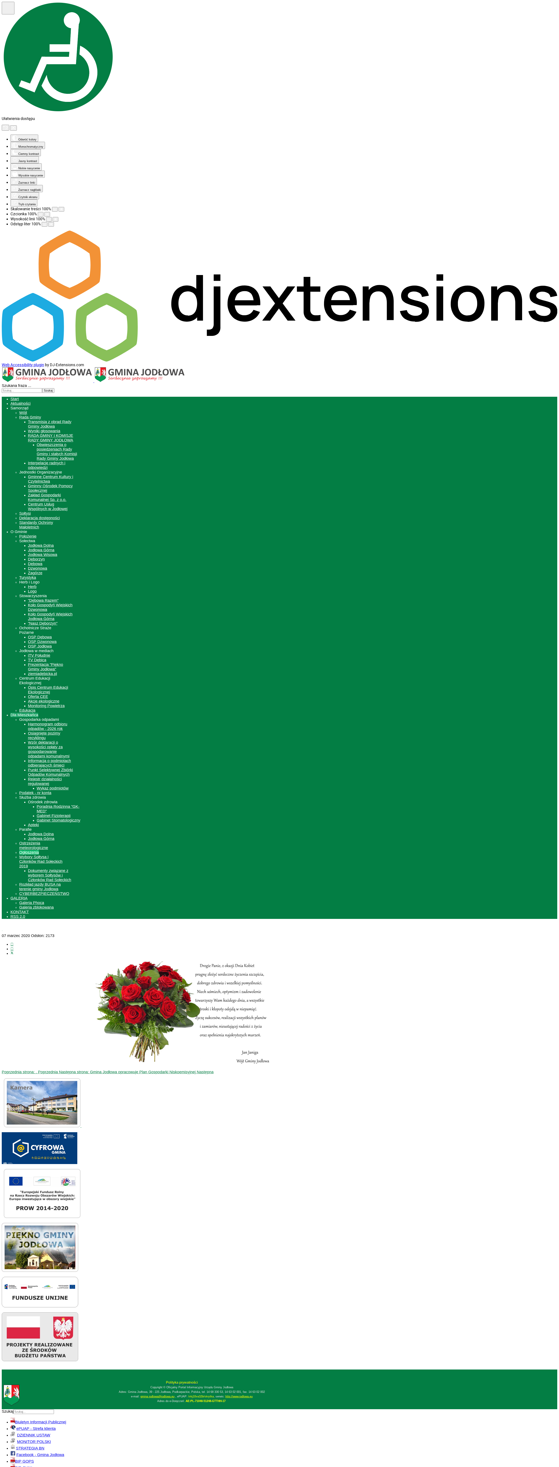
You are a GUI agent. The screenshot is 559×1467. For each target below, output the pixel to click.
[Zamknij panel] (13, 128)
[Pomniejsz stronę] (55, 209)
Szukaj (48, 390)
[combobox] (22, 390)
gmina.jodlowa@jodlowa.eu (157, 1396)
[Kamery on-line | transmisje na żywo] (42, 1126)
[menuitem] (14, 399)
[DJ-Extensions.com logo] (279, 360)
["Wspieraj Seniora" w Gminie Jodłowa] (40, 1360)
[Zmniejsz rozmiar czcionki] (40, 214)
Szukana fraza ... (16, 385)
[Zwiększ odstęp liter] (51, 224)
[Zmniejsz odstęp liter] (44, 224)
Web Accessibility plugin (23, 364)
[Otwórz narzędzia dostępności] (8, 8)
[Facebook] (12, 944)
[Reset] (5, 128)
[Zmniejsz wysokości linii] (49, 219)
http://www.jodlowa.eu (239, 1396)
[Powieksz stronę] (61, 209)
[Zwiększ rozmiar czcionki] (47, 214)
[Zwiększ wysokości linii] (55, 219)
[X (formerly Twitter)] (12, 953)
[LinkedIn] (12, 949)
